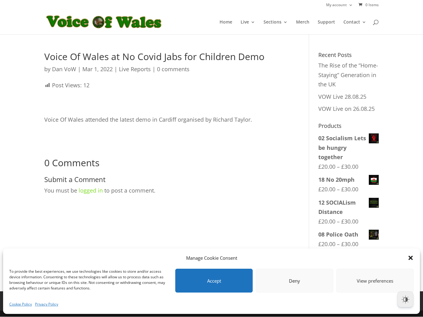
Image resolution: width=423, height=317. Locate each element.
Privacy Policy (46, 304)
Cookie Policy (20, 304)
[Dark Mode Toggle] (405, 299)
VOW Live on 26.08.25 (346, 108)
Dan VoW (64, 69)
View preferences (375, 281)
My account (336, 5)
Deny (294, 281)
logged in (91, 190)
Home (226, 22)
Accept (214, 281)
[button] (411, 258)
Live (245, 22)
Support (326, 22)
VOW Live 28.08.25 (342, 96)
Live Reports (135, 69)
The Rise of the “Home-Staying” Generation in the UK (348, 75)
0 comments (173, 69)
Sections (272, 22)
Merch (302, 22)
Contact (351, 22)
